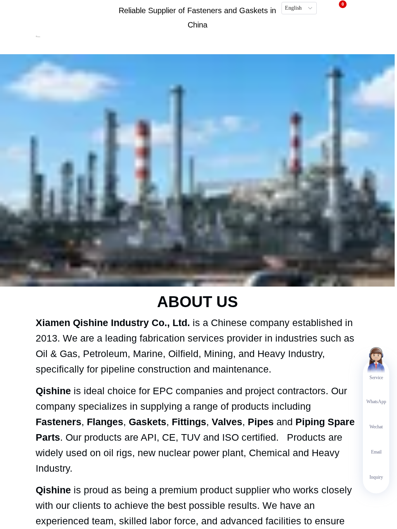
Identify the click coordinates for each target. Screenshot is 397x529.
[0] (338, 7)
